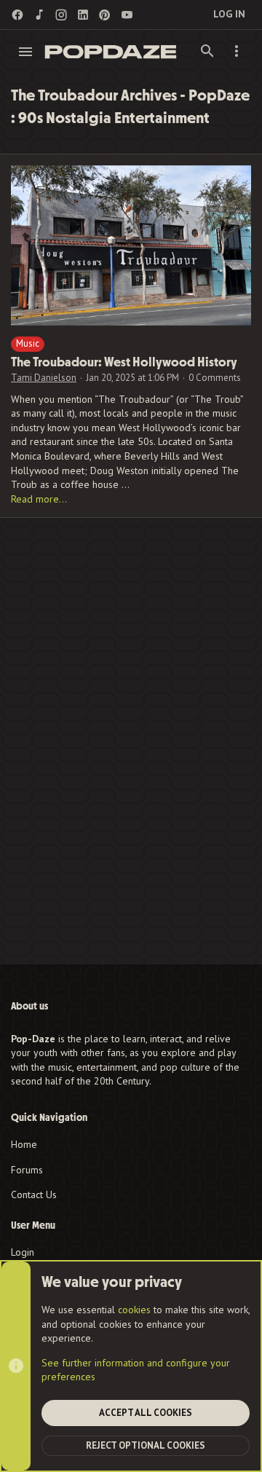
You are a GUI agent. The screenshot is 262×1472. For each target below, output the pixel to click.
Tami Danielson (43, 377)
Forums (27, 1169)
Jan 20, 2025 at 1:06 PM (132, 377)
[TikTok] (39, 15)
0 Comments (214, 377)
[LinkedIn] (83, 15)
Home (24, 1144)
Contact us (34, 1194)
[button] (26, 52)
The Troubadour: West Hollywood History (124, 362)
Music (27, 343)
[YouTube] (126, 15)
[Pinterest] (104, 15)
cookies (134, 1309)
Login (22, 1252)
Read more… (39, 498)
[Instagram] (61, 15)
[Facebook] (17, 15)
